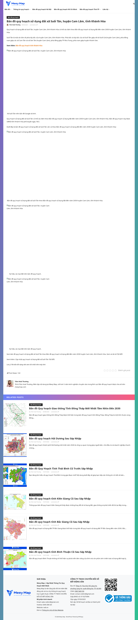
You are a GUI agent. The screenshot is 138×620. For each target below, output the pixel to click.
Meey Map (62, 617)
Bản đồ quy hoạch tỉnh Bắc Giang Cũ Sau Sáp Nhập (59, 521)
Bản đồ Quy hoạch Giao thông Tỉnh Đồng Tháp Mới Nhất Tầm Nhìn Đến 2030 (74, 408)
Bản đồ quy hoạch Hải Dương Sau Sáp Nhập (55, 438)
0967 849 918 (79, 591)
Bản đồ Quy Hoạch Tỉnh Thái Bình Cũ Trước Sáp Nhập (61, 468)
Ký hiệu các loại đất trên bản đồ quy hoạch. (24, 274)
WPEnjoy (80, 617)
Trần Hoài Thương (14, 25)
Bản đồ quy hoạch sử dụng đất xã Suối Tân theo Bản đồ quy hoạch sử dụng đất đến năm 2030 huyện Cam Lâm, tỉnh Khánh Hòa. (55, 200)
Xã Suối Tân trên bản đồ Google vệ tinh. (21, 113)
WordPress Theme (71, 617)
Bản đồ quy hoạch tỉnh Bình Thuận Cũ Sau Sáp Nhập (60, 551)
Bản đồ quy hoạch (13, 17)
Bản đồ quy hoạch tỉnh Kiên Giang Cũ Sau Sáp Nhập (60, 498)
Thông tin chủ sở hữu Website (52, 610)
